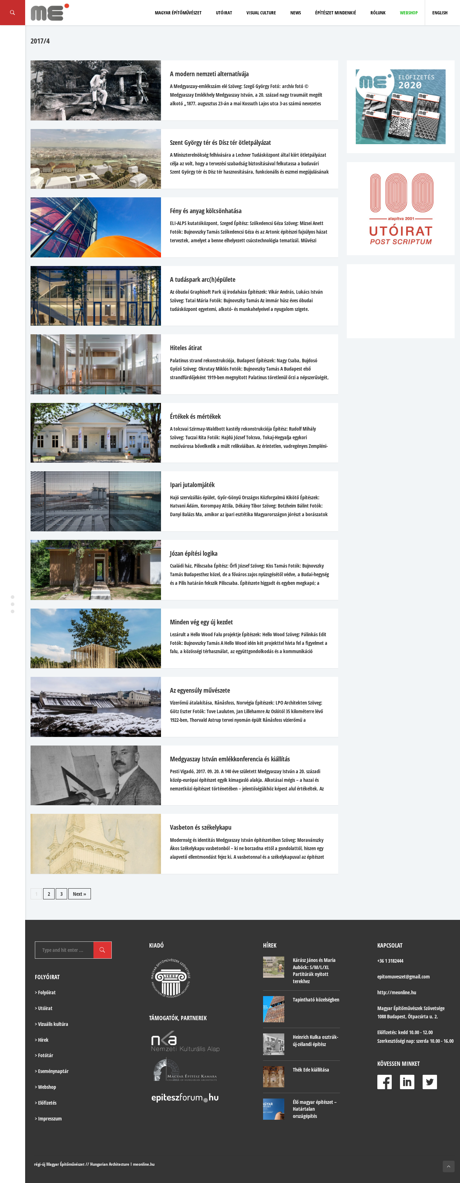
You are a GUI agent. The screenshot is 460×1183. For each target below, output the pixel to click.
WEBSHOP (409, 12)
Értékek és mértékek (195, 416)
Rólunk (378, 12)
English (439, 12)
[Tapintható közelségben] (273, 1009)
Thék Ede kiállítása (311, 1069)
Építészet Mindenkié (335, 12)
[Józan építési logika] (92, 570)
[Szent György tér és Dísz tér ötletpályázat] (92, 159)
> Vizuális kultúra (51, 1024)
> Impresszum (48, 1118)
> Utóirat (43, 1008)
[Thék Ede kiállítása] (273, 1076)
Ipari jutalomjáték (192, 484)
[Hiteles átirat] (92, 364)
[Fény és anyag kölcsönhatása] (92, 227)
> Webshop (45, 1086)
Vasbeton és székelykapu (200, 827)
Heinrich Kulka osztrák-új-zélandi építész (315, 1040)
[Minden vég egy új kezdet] (92, 639)
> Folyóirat (45, 992)
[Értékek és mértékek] (92, 433)
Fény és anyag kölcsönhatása (206, 210)
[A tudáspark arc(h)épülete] (92, 296)
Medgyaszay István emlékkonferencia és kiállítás (230, 759)
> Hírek (42, 1039)
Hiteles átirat (186, 347)
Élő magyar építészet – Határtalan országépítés (315, 1109)
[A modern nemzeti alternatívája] (92, 90)
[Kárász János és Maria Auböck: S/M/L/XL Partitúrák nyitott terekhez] (273, 967)
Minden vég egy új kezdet (201, 622)
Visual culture (261, 12)
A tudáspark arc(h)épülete (202, 279)
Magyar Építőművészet (178, 12)
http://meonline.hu (396, 992)
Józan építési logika (193, 553)
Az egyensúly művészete (200, 690)
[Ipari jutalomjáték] (92, 501)
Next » (79, 893)
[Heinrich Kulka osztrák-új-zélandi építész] (273, 1044)
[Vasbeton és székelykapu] (92, 844)
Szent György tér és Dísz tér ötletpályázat (220, 142)
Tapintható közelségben (316, 999)
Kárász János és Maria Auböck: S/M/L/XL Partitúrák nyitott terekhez (314, 971)
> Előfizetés (45, 1102)
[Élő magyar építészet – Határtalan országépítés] (273, 1109)
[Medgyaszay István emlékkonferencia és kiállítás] (92, 776)
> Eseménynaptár (52, 1071)
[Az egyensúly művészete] (92, 707)
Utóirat (224, 12)
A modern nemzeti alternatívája (209, 73)
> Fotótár (44, 1055)
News (295, 12)
